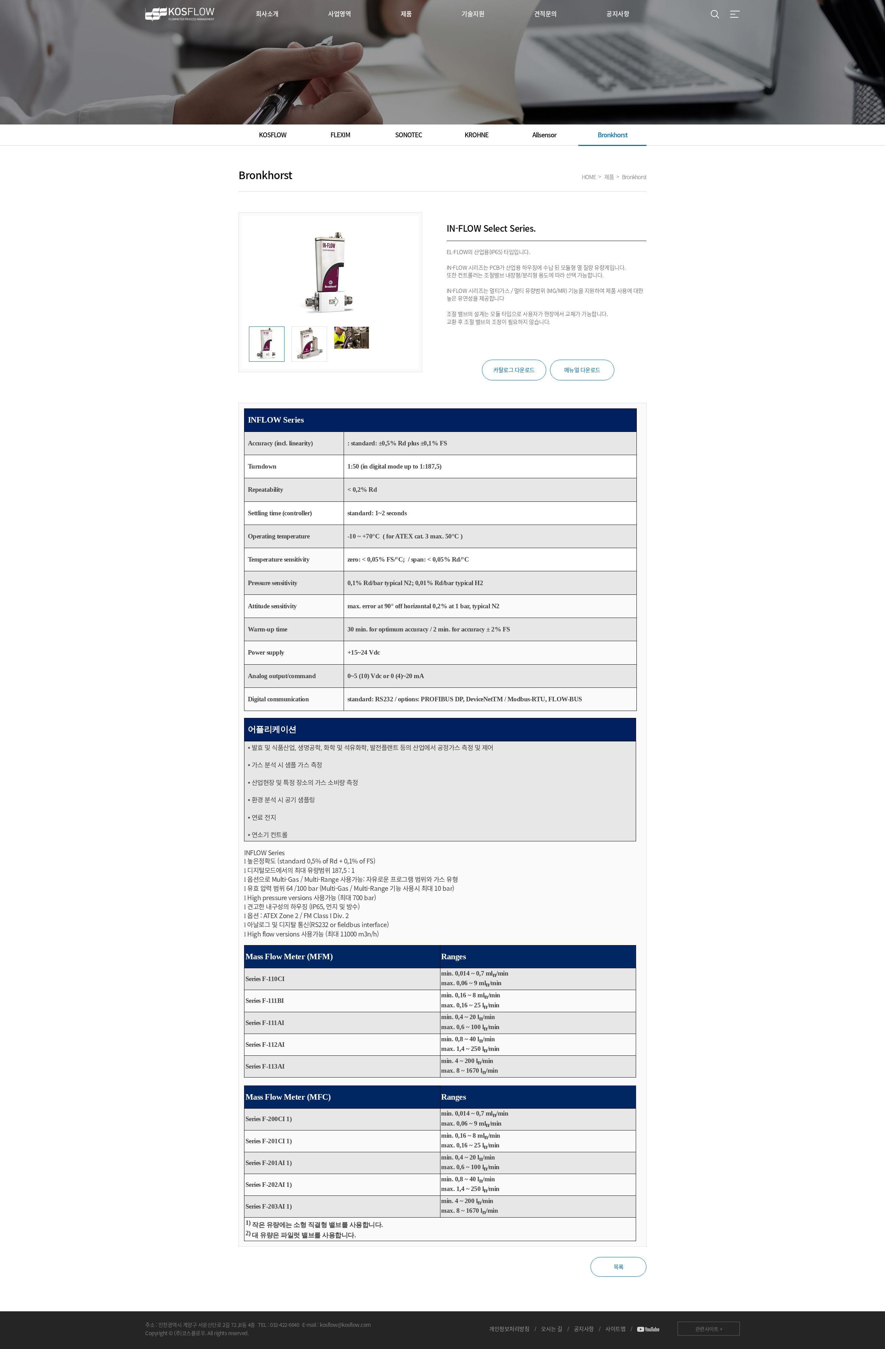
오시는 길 (551, 1328)
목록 (619, 1267)
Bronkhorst (612, 134)
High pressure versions (279, 897)
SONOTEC (408, 134)
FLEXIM (340, 134)
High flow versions (273, 934)
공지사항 (584, 1328)
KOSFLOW (272, 134)
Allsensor (544, 134)
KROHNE (476, 134)
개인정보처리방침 (509, 1328)
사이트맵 (615, 1328)
